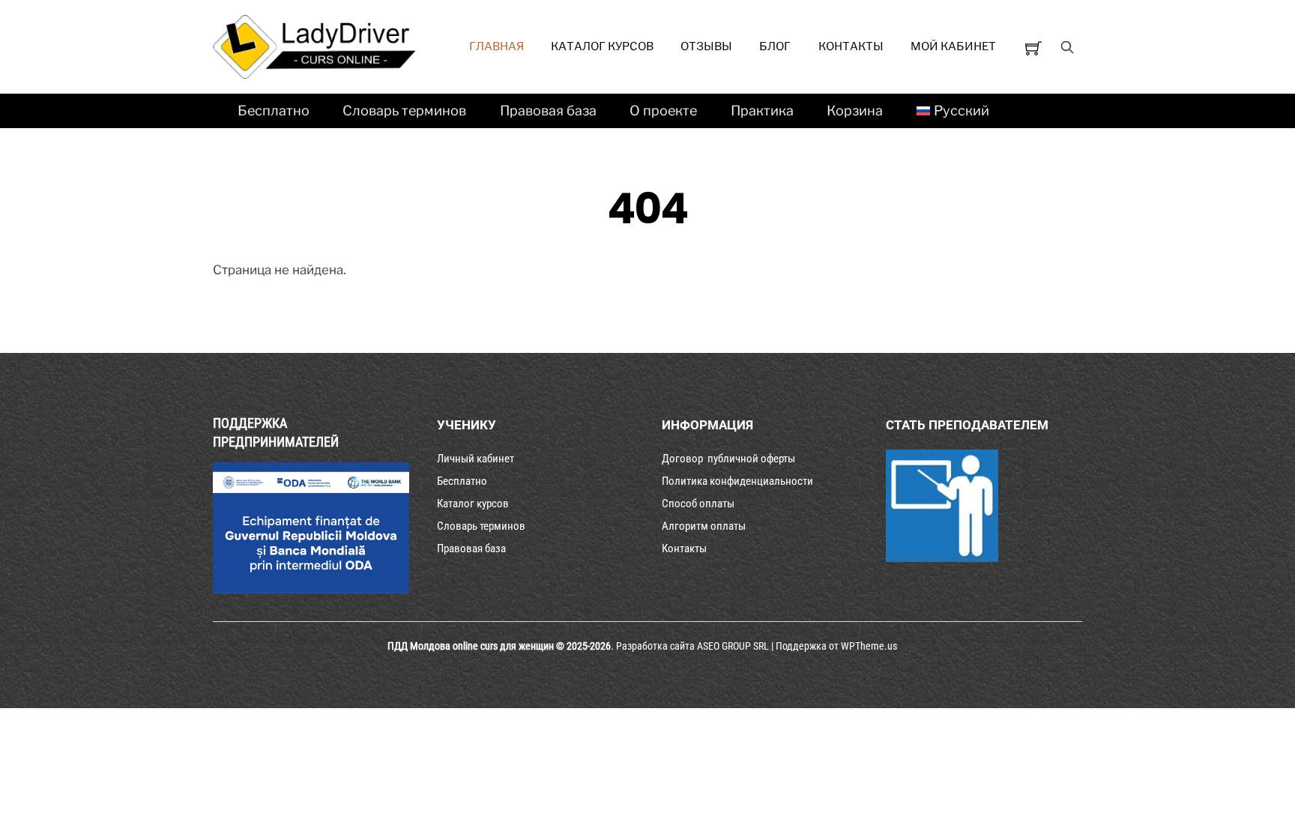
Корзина (855, 110)
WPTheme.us (869, 646)
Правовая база (548, 110)
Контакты (851, 46)
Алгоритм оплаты (704, 526)
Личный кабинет (475, 458)
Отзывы (706, 46)
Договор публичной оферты (728, 458)
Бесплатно (274, 110)
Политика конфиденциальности (737, 481)
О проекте (663, 110)
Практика (762, 110)
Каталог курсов (602, 46)
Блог (775, 46)
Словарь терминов (404, 110)
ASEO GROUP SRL (733, 646)
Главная (496, 46)
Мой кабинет (953, 46)
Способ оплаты (698, 503)
